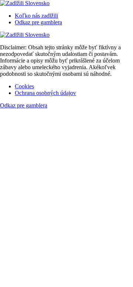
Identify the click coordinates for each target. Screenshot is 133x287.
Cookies (24, 86)
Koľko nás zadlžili (36, 16)
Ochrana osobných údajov (45, 93)
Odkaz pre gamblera (38, 22)
